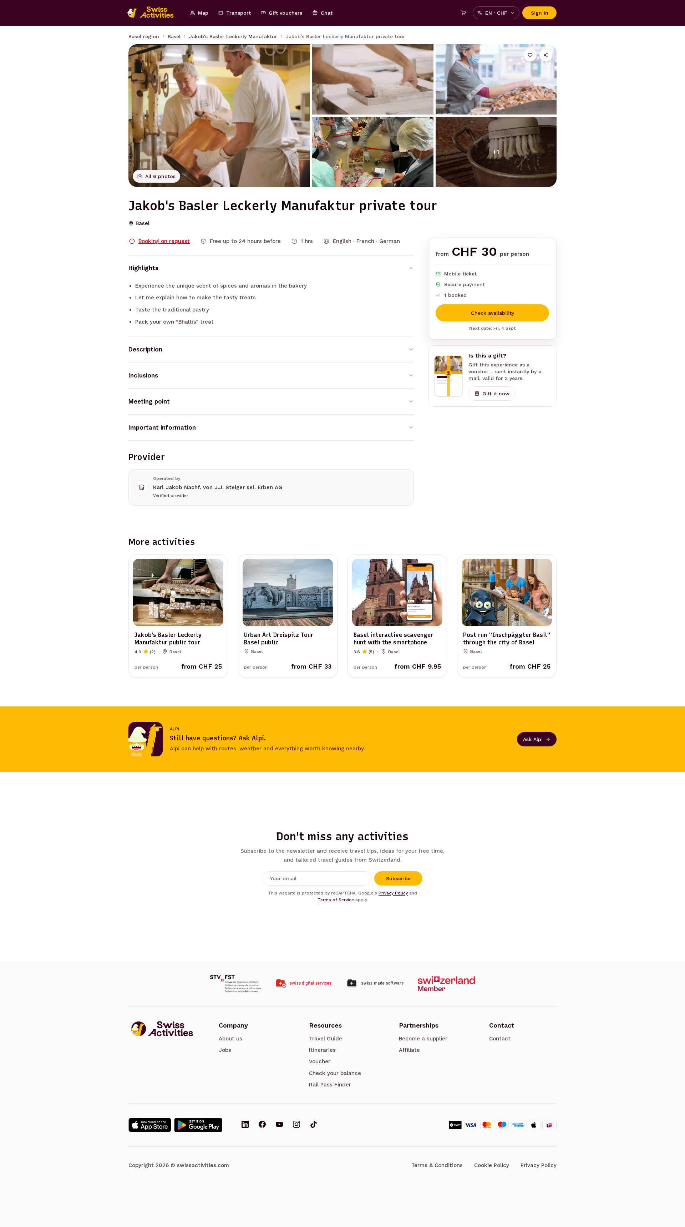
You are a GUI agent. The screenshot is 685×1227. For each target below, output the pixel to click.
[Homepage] (154, 13)
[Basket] (463, 12)
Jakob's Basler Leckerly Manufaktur (233, 36)
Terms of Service (336, 899)
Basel (174, 36)
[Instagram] (296, 1125)
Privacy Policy (393, 893)
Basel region (143, 36)
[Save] (530, 55)
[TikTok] (313, 1125)
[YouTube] (279, 1125)
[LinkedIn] (245, 1125)
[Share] (545, 55)
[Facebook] (262, 1125)
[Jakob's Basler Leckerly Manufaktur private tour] (219, 115)
